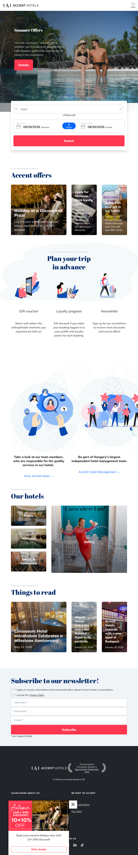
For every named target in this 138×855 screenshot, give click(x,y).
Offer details (38, 849)
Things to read (33, 592)
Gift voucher (28, 311)
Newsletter (109, 311)
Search (69, 141)
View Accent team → (39, 476)
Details (24, 65)
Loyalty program (69, 311)
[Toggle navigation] (134, 5)
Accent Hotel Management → (99, 472)
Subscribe (69, 730)
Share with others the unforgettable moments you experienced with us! (28, 327)
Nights (69, 127)
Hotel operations (81, 804)
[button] (5, 61)
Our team (77, 811)
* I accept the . (29, 695)
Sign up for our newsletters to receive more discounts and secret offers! (109, 327)
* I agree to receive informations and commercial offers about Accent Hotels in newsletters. (63, 689)
